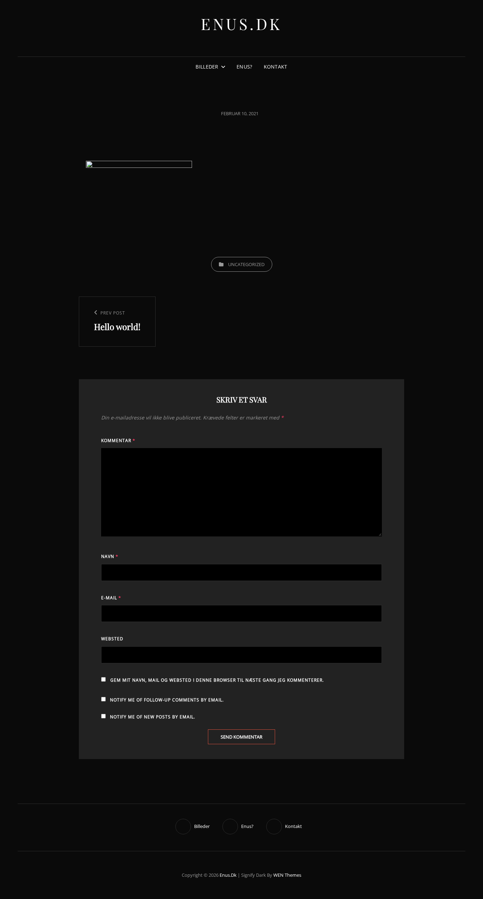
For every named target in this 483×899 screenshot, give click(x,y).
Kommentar (118, 440)
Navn (109, 556)
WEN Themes (287, 875)
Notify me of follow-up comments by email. (167, 700)
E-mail (111, 598)
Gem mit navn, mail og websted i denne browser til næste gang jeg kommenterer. (217, 680)
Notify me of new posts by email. (152, 717)
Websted (112, 639)
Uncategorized (246, 264)
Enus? (244, 66)
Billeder (207, 66)
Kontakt (275, 66)
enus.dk (241, 23)
